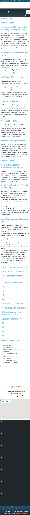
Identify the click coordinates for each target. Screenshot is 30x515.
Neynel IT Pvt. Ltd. (22, 513)
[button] (25, 16)
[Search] (28, 16)
